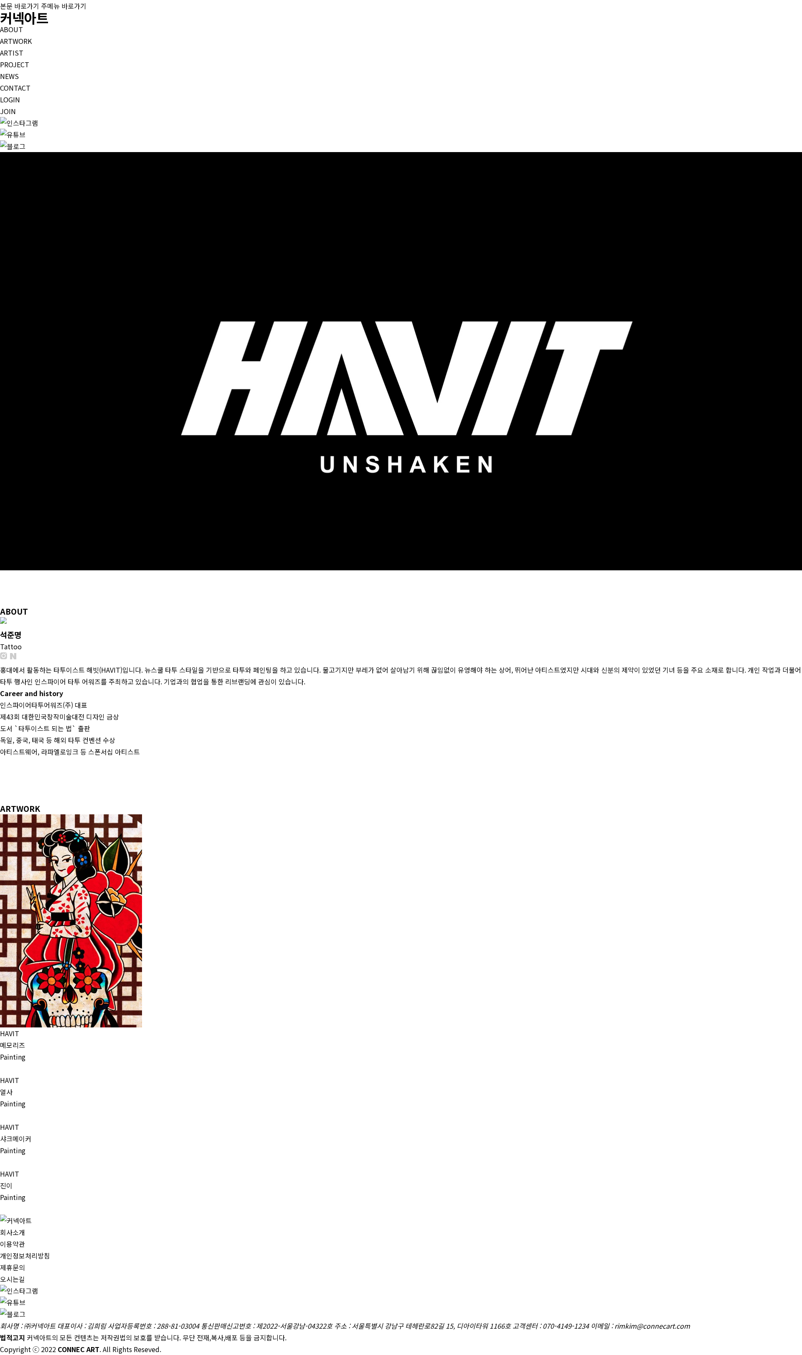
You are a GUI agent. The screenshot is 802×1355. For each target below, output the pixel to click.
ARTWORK (16, 41)
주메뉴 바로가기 (63, 6)
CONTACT (15, 88)
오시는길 (12, 1279)
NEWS (9, 76)
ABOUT (11, 29)
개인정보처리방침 (25, 1256)
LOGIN (10, 99)
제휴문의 (12, 1267)
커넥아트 (24, 17)
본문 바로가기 (19, 6)
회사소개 (12, 1232)
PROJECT (14, 64)
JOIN (8, 111)
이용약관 (12, 1244)
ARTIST (11, 53)
